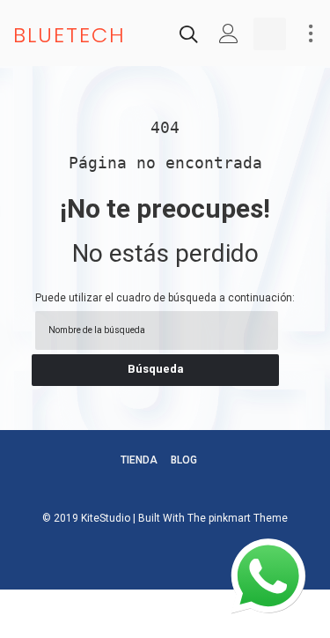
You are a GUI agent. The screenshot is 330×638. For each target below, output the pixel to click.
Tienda (139, 460)
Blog (184, 460)
